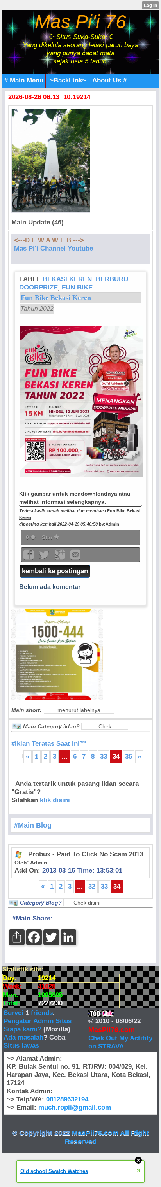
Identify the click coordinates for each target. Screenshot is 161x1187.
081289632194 (67, 1099)
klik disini (55, 800)
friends (42, 1013)
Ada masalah (23, 1037)
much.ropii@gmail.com (74, 1107)
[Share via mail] (75, 557)
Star (48, 537)
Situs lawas (21, 1045)
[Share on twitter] (45, 557)
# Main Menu (23, 80)
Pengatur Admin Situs (38, 1021)
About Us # (109, 80)
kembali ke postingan (55, 571)
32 (91, 886)
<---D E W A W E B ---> (49, 240)
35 (128, 756)
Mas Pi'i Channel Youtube (53, 248)
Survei (14, 1013)
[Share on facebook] (29, 557)
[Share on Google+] (60, 557)
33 (103, 756)
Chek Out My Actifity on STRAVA (120, 1042)
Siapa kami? (22, 1029)
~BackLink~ (68, 80)
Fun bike (77, 287)
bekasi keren (67, 279)
